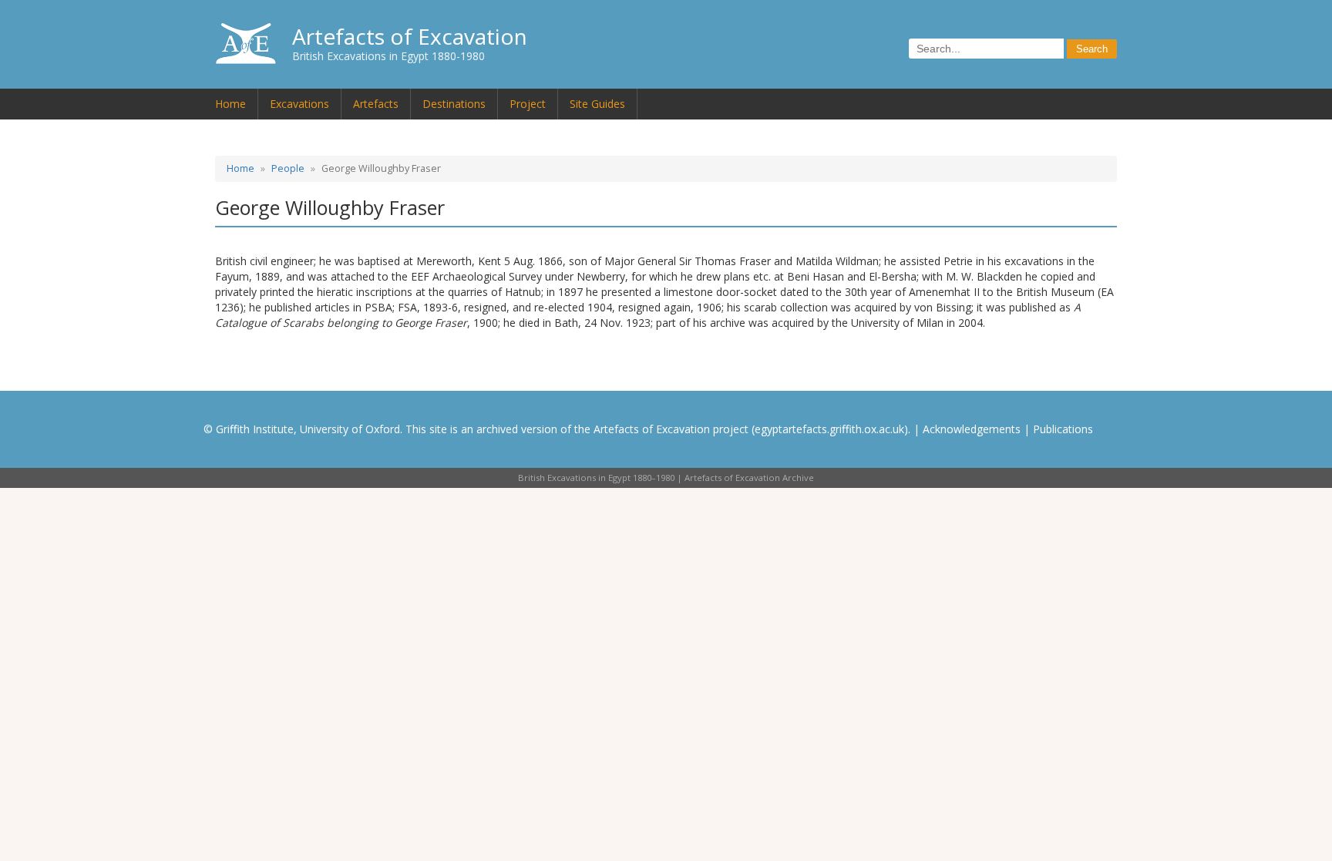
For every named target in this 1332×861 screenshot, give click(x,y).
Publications (1063, 429)
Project (528, 103)
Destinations (454, 103)
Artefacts (376, 103)
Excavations (299, 103)
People (287, 168)
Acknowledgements (972, 429)
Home (230, 103)
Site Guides (597, 103)
